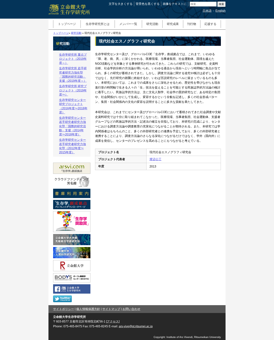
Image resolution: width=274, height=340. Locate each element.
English (220, 10)
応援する (210, 24)
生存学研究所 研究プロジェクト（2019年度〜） (73, 90)
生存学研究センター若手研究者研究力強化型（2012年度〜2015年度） (72, 146)
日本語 (207, 10)
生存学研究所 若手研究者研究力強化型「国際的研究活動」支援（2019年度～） (73, 74)
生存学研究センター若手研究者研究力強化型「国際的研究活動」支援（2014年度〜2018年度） (72, 126)
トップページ (67, 24)
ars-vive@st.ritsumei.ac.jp (136, 326)
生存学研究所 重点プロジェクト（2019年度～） (73, 59)
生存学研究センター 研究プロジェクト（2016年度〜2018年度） (73, 106)
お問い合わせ (131, 309)
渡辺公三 (155, 159)
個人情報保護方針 (88, 309)
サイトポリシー (63, 309)
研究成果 (173, 24)
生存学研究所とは (98, 24)
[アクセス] (112, 321)
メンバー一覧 (128, 24)
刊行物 (191, 24)
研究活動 (152, 24)
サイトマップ (111, 309)
